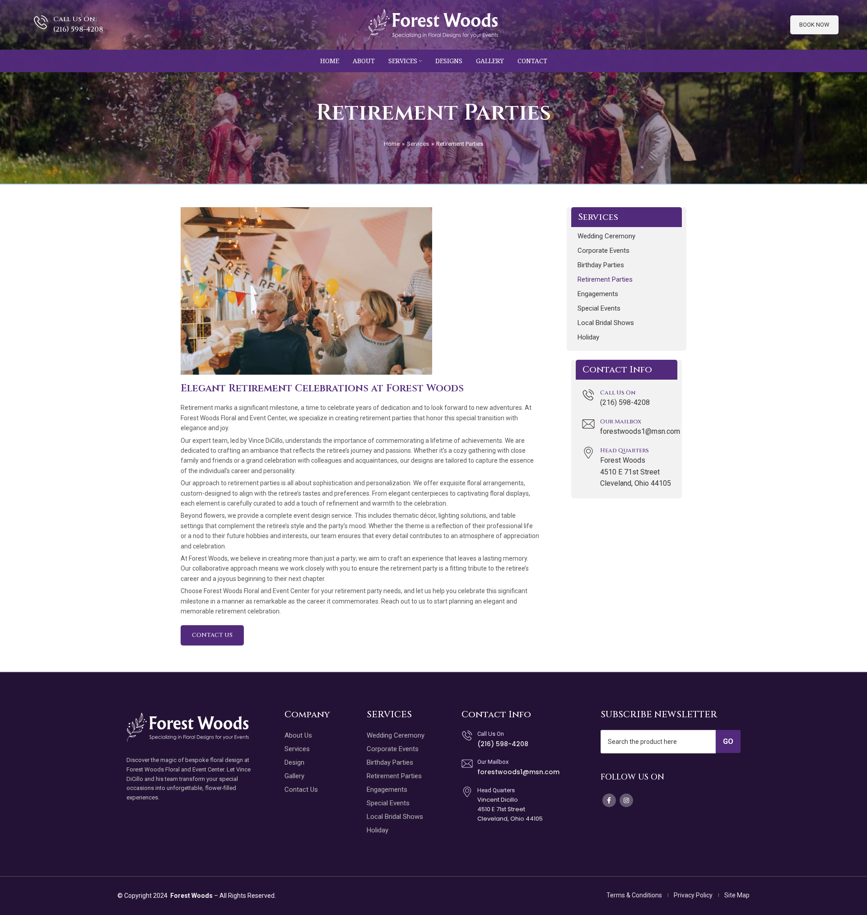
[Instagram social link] (626, 800)
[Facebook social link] (609, 800)
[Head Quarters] (588, 452)
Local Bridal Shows (606, 323)
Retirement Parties (605, 279)
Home (392, 143)
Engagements (598, 294)
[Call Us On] (588, 395)
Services (418, 143)
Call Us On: (75, 19)
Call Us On (617, 393)
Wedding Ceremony (606, 236)
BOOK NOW (814, 24)
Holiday (588, 337)
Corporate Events (603, 250)
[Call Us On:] (41, 22)
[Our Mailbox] (588, 424)
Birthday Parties (601, 265)
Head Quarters (624, 450)
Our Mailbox (620, 422)
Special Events (599, 308)
